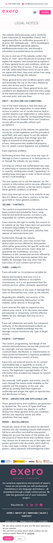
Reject (20, 538)
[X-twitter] (27, 505)
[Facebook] (41, 505)
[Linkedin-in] (31, 505)
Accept (8, 538)
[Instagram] (36, 505)
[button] (34, 12)
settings (30, 533)
